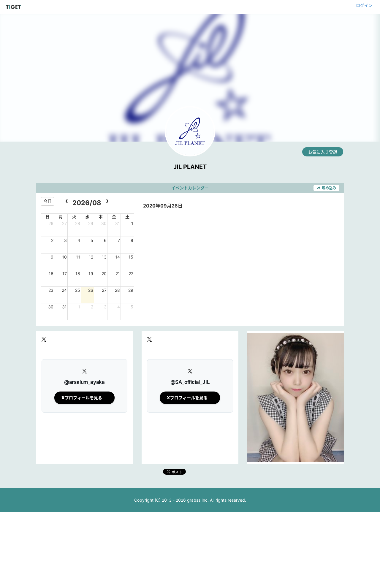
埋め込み (329, 188)
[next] (107, 201)
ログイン (364, 5)
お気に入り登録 (322, 151)
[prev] (66, 201)
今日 (47, 201)
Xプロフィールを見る (81, 397)
